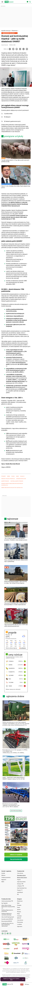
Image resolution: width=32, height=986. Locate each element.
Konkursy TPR (20, 883)
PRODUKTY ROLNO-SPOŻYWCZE (8, 478)
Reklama (3, 875)
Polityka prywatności (6, 877)
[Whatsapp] (23, 49)
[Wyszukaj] (30, 2)
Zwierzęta (19, 916)
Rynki (18, 903)
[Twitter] (13, 49)
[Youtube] (8, 933)
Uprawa (19, 909)
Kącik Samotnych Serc (22, 888)
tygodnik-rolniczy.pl (5, 30)
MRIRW (8, 476)
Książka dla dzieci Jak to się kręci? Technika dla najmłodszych (7, 925)
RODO (3, 881)
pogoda (12, 632)
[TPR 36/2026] (16, 833)
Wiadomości (14, 30)
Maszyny (19, 911)
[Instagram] (5, 933)
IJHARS (17, 476)
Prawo (18, 907)
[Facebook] (10, 49)
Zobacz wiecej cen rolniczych (13, 689)
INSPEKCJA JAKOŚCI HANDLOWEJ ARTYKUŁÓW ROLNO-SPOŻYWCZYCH (12, 484)
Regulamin (4, 879)
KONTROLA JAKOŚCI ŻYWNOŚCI (17, 481)
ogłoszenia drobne (15, 696)
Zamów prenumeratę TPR (7, 901)
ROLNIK (13, 476)
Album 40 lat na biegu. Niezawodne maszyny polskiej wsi (8, 907)
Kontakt (3, 873)
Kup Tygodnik (4, 903)
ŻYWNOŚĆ (3, 476)
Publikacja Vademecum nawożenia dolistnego (7, 914)
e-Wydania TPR (20, 886)
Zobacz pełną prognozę (11, 648)
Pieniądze (19, 905)
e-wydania (19, 924)
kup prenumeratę (16, 859)
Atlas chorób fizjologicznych (8, 917)
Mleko (18, 913)
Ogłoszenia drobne (21, 881)
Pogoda (19, 879)
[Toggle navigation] (2, 2)
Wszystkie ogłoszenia (16, 810)
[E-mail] (20, 49)
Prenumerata (20, 922)
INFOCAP (19, 918)
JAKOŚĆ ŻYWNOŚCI (5, 481)
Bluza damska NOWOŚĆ (7, 921)
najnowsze (12, 518)
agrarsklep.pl (20, 892)
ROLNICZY (22, 476)
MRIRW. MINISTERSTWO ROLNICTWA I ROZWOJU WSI (12, 487)
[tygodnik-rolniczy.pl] (9, 2)
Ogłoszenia (19, 926)
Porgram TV (19, 890)
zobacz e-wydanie (16, 855)
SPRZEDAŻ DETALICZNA (21, 478)
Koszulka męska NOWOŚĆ (7, 919)
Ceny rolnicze (20, 920)
